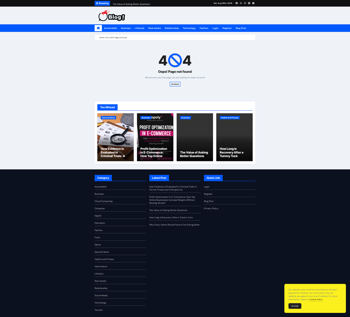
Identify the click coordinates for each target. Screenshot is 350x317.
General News (108, 117)
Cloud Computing (104, 201)
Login (215, 28)
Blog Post (241, 28)
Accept (294, 306)
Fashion (204, 28)
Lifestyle (139, 28)
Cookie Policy (316, 299)
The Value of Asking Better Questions (194, 154)
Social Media (101, 295)
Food (97, 237)
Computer (100, 208)
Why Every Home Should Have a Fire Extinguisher (174, 224)
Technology (189, 28)
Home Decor (101, 266)
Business (126, 28)
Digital (98, 215)
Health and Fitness (229, 117)
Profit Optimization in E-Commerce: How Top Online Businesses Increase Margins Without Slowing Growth (155, 158)
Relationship (172, 28)
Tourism (99, 310)
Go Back (175, 84)
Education (100, 223)
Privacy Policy (211, 208)
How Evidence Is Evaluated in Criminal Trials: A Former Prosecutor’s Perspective (115, 156)
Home (101, 37)
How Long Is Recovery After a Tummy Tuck (231, 152)
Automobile (110, 28)
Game (98, 244)
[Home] (98, 28)
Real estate (154, 28)
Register (227, 28)
